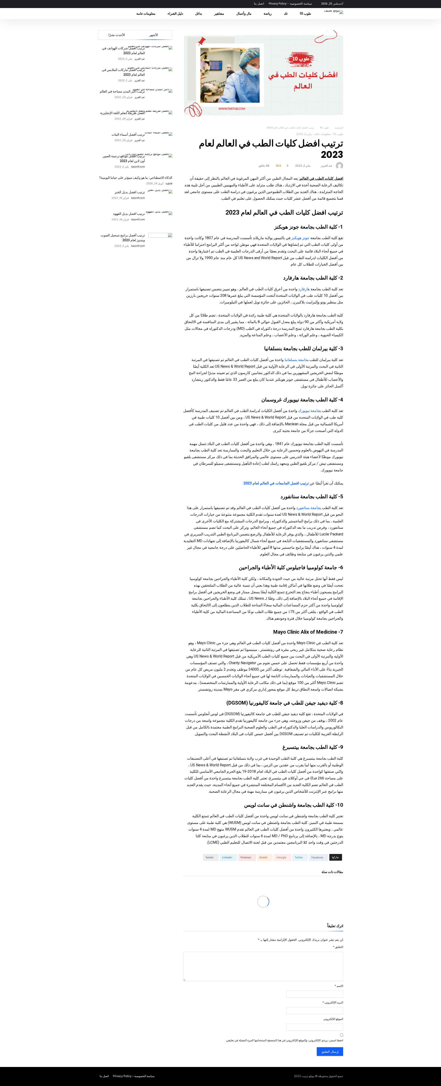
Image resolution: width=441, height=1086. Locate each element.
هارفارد (304, 289)
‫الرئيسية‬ (339, 127)
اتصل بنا (259, 3)
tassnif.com (138, 166)
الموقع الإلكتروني (333, 1019)
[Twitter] (119, 4)
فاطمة (169, 183)
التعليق (338, 947)
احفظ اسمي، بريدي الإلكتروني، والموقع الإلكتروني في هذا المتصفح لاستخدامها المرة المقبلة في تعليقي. (284, 1040)
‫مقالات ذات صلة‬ (332, 872)
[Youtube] (102, 4)
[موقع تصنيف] (333, 10)
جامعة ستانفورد (308, 508)
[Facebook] (127, 4)
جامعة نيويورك (309, 411)
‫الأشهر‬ (153, 35)
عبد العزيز (326, 165)
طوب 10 (324, 127)
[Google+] (110, 4)
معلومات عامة (322, 134)
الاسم (339, 986)
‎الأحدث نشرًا (116, 35)
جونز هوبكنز (300, 238)
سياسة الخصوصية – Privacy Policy (290, 3)
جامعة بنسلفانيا (296, 360)
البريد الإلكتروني (332, 1002)
